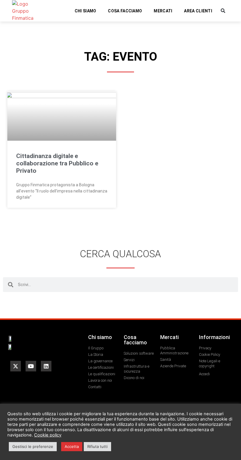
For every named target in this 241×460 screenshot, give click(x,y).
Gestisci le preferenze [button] (32, 446)
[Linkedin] (46, 366)
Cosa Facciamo (125, 11)
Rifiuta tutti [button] (97, 446)
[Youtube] (31, 366)
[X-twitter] (15, 366)
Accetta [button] (72, 446)
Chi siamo (85, 11)
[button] (223, 11)
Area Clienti (198, 11)
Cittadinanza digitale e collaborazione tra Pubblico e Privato (57, 163)
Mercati (163, 11)
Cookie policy (47, 435)
